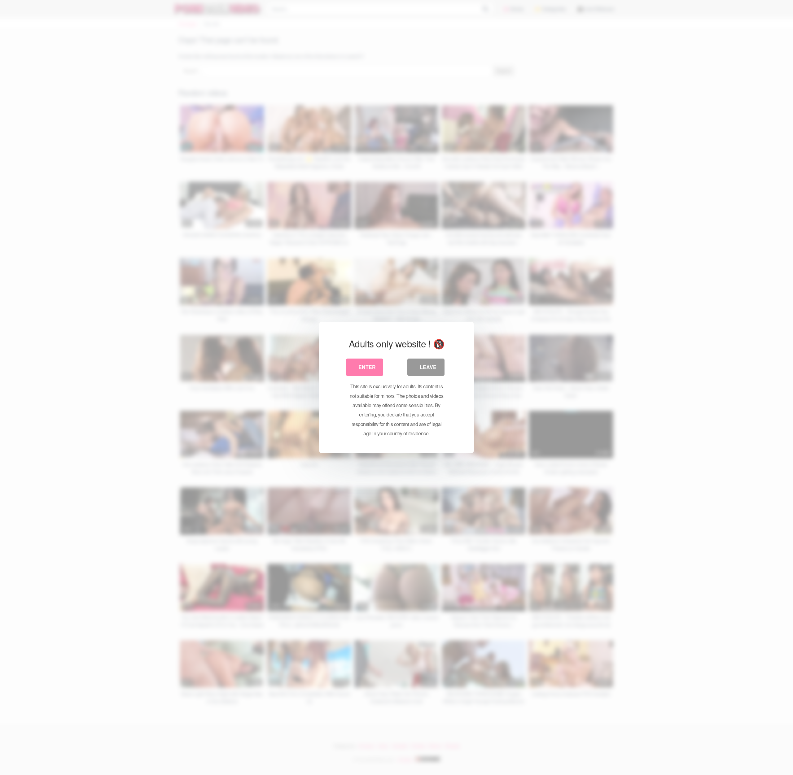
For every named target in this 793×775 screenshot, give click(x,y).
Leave (428, 367)
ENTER (367, 367)
